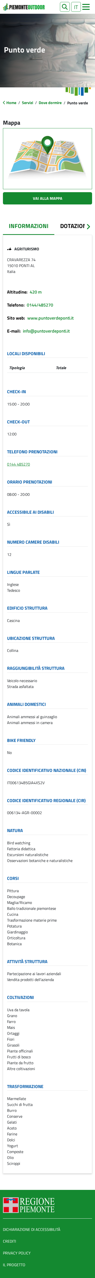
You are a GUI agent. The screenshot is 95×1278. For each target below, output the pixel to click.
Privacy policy (17, 1253)
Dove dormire (50, 103)
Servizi (27, 103)
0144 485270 (18, 464)
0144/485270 (40, 305)
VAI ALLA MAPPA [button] (47, 198)
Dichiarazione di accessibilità (31, 1229)
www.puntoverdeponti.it (50, 318)
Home (11, 103)
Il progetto (14, 1265)
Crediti (9, 1241)
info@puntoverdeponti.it (46, 331)
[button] (65, 7)
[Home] (24, 6)
